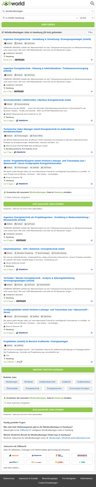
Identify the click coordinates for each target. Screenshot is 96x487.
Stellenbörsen (86, 478)
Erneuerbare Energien (79, 388)
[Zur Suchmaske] (92, 3)
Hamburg (37, 32)
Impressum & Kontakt (28, 478)
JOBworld (24, 430)
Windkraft (28, 382)
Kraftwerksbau (83, 382)
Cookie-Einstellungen (48, 483)
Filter (90, 32)
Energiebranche (54, 388)
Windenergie (11, 382)
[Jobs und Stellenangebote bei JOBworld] (13, 3)
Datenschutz (8, 478)
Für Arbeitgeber (69, 478)
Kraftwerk (66, 382)
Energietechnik (32, 388)
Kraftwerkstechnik (47, 382)
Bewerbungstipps (50, 478)
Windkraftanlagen (14, 32)
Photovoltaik (12, 388)
